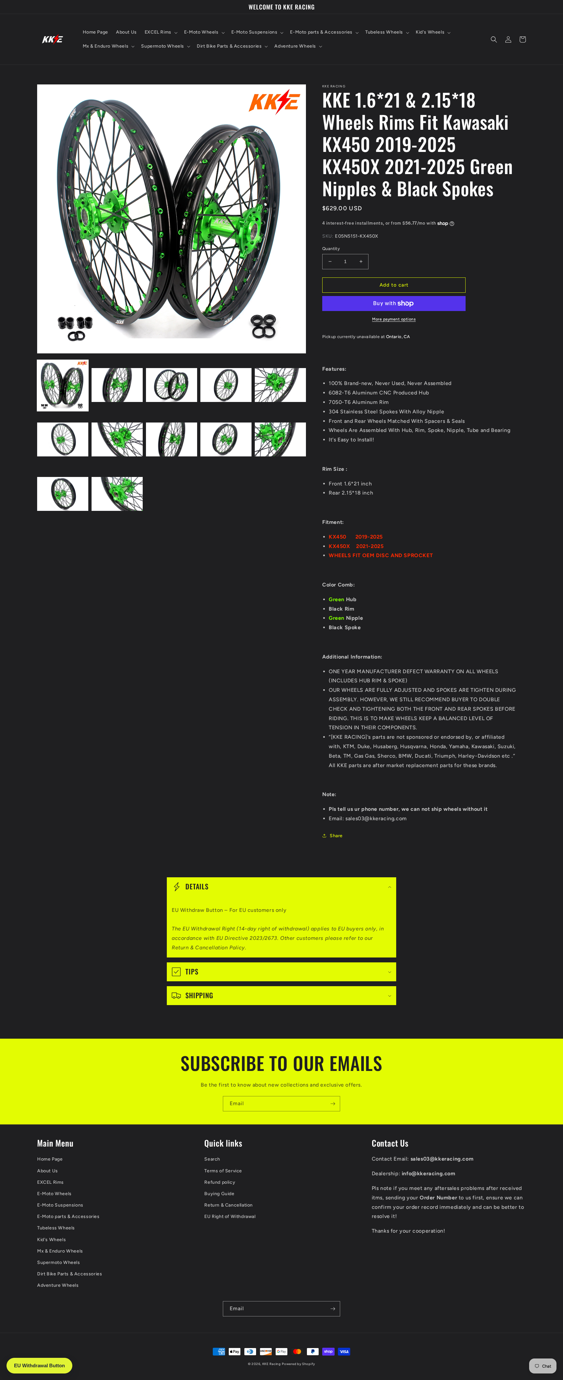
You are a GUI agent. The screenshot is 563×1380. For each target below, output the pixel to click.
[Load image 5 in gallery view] (280, 385)
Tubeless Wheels (56, 1228)
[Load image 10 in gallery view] (280, 440)
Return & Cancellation (228, 1205)
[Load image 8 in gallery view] (171, 440)
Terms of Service (223, 1171)
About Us (47, 1171)
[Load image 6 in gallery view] (62, 440)
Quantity (331, 248)
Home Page (50, 1159)
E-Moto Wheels (54, 1193)
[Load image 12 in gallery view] (117, 494)
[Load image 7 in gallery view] (117, 440)
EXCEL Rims (50, 1182)
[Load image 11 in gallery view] (62, 494)
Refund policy (219, 1182)
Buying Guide (219, 1193)
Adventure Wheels (58, 1285)
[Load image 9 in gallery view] (226, 440)
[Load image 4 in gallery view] (226, 385)
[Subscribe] (332, 1103)
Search (212, 1159)
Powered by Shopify (298, 1364)
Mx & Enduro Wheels (60, 1251)
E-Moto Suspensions (60, 1205)
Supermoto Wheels (58, 1262)
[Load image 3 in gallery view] (171, 385)
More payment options (394, 319)
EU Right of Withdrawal (229, 1216)
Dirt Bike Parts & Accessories (69, 1274)
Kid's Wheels (51, 1239)
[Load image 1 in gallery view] (62, 385)
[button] (160, 32)
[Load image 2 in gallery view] (117, 385)
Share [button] (336, 835)
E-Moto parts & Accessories (68, 1216)
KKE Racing (271, 1364)
